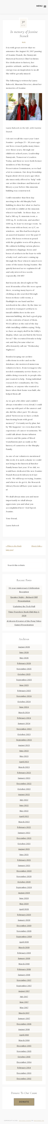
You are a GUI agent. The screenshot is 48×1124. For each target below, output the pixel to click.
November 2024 (24, 696)
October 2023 (24, 734)
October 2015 (24, 1057)
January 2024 (24, 723)
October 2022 (24, 789)
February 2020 (24, 914)
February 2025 (24, 690)
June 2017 (24, 1002)
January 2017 (24, 1018)
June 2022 (24, 805)
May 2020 (24, 904)
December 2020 (24, 871)
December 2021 (24, 838)
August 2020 (24, 893)
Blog (24, 42)
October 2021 (24, 843)
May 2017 (24, 1007)
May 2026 (24, 658)
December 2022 (24, 783)
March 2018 (24, 964)
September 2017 (24, 986)
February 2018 (24, 969)
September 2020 (24, 887)
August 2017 (24, 991)
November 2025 (24, 669)
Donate (24, 1102)
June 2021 (24, 854)
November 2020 (24, 876)
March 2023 (24, 767)
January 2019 (24, 958)
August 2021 (24, 849)
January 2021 (24, 865)
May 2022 (24, 811)
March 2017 (24, 1013)
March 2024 (24, 712)
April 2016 (24, 1035)
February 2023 (24, 772)
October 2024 (24, 701)
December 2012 (24, 1078)
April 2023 (24, 761)
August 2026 (24, 647)
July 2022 (24, 800)
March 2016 (24, 1040)
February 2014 (24, 1067)
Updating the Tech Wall (24, 606)
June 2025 (24, 685)
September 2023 (24, 740)
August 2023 (24, 745)
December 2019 (24, 925)
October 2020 (24, 882)
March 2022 (24, 822)
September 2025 (24, 680)
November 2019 (24, 931)
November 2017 (24, 980)
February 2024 (24, 718)
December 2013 (24, 1073)
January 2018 (24, 975)
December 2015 (24, 1046)
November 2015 (24, 1051)
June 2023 (24, 751)
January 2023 (24, 778)
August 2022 (24, 794)
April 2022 (24, 816)
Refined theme (25, 1120)
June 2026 (24, 652)
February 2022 (24, 827)
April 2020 (24, 909)
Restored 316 (39, 1120)
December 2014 (24, 1062)
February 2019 (24, 953)
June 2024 (24, 707)
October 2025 (24, 674)
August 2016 (24, 1029)
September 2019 (24, 936)
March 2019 (24, 947)
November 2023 (24, 729)
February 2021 (24, 860)
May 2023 (24, 756)
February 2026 (24, 663)
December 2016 (24, 1024)
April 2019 (24, 942)
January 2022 (24, 833)
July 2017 (24, 996)
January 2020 (24, 920)
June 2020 (24, 898)
